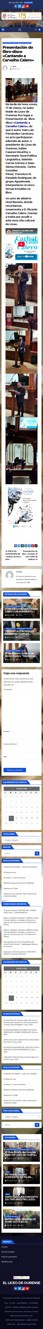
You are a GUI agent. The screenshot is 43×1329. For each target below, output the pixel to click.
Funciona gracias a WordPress (12, 1298)
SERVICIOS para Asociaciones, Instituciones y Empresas (21, 1311)
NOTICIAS (8, 1307)
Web (5, 757)
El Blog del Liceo (10, 872)
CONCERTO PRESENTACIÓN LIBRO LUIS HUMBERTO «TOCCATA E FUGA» (21, 611)
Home (6, 1303)
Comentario (8, 689)
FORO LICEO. (11, 1324)
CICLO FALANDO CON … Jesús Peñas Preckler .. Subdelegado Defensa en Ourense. (21, 944)
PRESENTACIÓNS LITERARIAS (10, 42)
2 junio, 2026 (12, 1225)
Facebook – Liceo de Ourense (15, 878)
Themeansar (36, 1298)
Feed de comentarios (9, 1257)
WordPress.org (7, 1262)
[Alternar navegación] (19, 29)
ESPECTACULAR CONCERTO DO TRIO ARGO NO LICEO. (21, 1198)
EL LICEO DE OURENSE (21, 22)
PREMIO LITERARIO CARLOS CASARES (25, 1307)
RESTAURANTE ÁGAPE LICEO (26, 1324)
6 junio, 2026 (12, 1203)
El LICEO (12, 1303)
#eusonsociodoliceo (12, 1149)
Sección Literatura (25, 42)
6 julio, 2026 (11, 1158)
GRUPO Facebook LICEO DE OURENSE (19, 883)
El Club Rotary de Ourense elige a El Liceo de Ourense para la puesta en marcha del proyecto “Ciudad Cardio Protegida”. (21, 1022)
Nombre (7, 731)
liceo (14, 66)
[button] (36, 29)
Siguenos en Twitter (11, 888)
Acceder (5, 1247)
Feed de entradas (8, 1252)
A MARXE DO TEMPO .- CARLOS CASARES (20, 867)
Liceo (32, 1149)
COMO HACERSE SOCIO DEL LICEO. (21, 1316)
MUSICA (8, 1171)
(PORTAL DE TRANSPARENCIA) (15, 1320)
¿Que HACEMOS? (22, 1303)
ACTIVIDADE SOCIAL (24, 1149)
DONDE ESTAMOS (32, 1320)
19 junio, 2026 (12, 1180)
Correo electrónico (11, 744)
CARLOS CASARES (10, 628)
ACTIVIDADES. (33, 1303)
